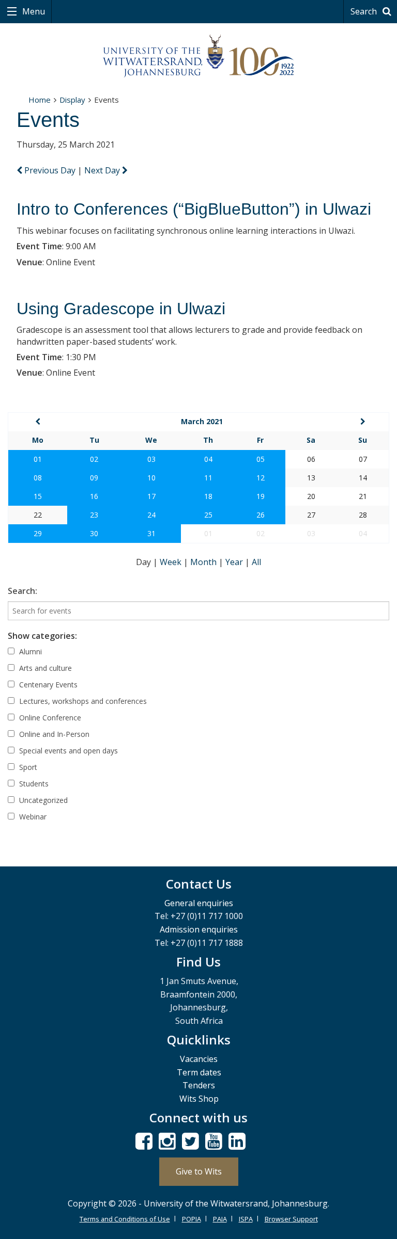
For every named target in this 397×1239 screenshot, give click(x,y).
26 (260, 515)
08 (38, 477)
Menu (32, 11)
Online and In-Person (53, 734)
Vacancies (199, 1059)
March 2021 (202, 421)
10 (151, 477)
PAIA (220, 1219)
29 (38, 533)
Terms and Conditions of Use (125, 1219)
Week (172, 562)
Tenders (198, 1085)
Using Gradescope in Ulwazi (121, 308)
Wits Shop (199, 1098)
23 (94, 515)
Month (204, 562)
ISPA (246, 1219)
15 (38, 496)
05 (260, 459)
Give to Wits (199, 1171)
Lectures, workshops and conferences (82, 701)
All (256, 562)
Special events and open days (67, 750)
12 (260, 477)
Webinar (32, 817)
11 (208, 477)
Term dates (199, 1072)
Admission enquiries (199, 929)
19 (260, 496)
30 (94, 533)
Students (33, 784)
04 (208, 459)
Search (364, 11)
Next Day (103, 170)
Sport (27, 767)
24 (151, 515)
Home (39, 99)
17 (151, 496)
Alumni (29, 651)
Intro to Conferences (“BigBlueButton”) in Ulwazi (194, 209)
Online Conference (49, 717)
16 (94, 496)
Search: (22, 591)
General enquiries (198, 903)
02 (94, 459)
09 (94, 477)
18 (208, 496)
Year (235, 562)
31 (151, 533)
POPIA (191, 1219)
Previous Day (50, 170)
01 (38, 459)
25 (208, 515)
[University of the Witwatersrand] (198, 56)
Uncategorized (42, 800)
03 (151, 459)
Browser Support (291, 1219)
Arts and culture (44, 668)
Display (72, 99)
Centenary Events (47, 684)
